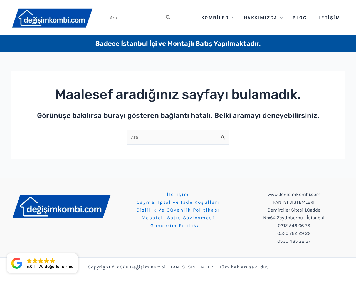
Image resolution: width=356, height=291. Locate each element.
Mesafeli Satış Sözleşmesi (178, 217)
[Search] (168, 17)
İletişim (178, 194)
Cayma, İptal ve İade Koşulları (178, 202)
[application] (231, 17)
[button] (42, 263)
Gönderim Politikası (178, 225)
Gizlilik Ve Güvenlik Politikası (177, 210)
